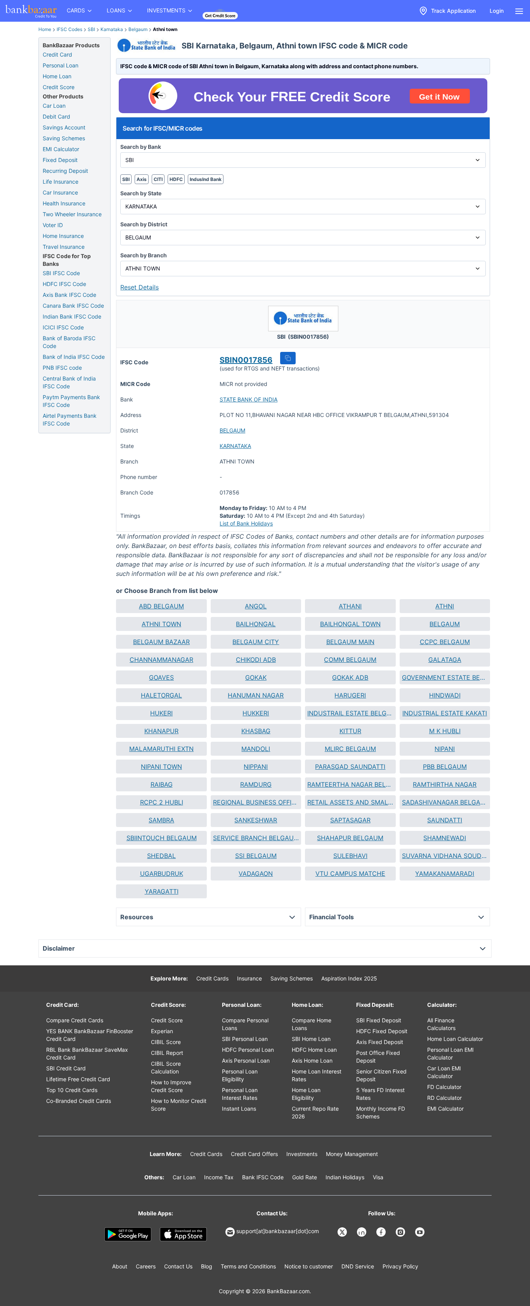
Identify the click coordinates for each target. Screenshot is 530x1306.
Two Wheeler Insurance (72, 214)
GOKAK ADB (350, 677)
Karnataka (111, 29)
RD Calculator (444, 1097)
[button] (288, 358)
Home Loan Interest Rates (316, 1075)
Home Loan (57, 76)
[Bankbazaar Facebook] (381, 1232)
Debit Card (56, 116)
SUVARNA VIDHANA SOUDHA (445, 856)
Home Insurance (63, 236)
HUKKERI (255, 713)
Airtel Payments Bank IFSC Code (70, 419)
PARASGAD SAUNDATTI (350, 766)
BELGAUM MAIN (350, 642)
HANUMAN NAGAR (256, 695)
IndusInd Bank (206, 179)
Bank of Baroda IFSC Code (69, 342)
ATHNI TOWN (161, 624)
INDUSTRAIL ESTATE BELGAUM (350, 713)
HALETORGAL (161, 695)
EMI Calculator (61, 149)
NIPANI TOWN (161, 766)
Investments (301, 1154)
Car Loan (54, 105)
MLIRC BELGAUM (350, 749)
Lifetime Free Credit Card (78, 1079)
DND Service (357, 1266)
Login (497, 10)
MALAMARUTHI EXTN (161, 749)
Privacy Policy (400, 1266)
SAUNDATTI (444, 820)
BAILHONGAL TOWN (350, 624)
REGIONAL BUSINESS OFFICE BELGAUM (256, 802)
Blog (206, 1266)
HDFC (176, 179)
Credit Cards (212, 978)
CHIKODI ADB (256, 659)
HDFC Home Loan (314, 1049)
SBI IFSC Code (61, 273)
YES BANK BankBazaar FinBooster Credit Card (89, 1035)
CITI (158, 179)
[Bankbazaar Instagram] (401, 1232)
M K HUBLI (445, 731)
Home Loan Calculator (455, 1038)
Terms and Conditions (248, 1266)
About (119, 1266)
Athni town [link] (165, 29)
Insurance (249, 978)
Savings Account (64, 127)
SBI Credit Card (66, 1068)
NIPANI (445, 749)
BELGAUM (232, 430)
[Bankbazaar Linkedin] (362, 1232)
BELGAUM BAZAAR (161, 642)
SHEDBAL (161, 856)
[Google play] (127, 1234)
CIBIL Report (167, 1052)
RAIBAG (162, 784)
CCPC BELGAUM (445, 642)
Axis (142, 179)
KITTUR (350, 731)
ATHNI (444, 606)
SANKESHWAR (255, 820)
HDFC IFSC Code (64, 284)
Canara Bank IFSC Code (73, 305)
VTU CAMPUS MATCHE (350, 873)
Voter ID (53, 225)
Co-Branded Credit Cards (78, 1101)
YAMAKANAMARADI (444, 873)
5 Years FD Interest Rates (380, 1094)
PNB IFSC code (62, 367)
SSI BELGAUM (256, 856)
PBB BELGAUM (445, 766)
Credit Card (57, 54)
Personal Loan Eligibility (240, 1075)
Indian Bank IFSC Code (72, 316)
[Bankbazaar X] (343, 1232)
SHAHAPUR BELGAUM (350, 838)
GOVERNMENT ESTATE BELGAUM (445, 677)
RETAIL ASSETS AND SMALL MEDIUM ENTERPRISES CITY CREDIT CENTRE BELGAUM (350, 802)
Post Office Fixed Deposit (378, 1056)
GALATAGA (444, 659)
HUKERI (161, 713)
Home (44, 29)
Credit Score (58, 87)
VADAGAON (256, 873)
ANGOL (256, 606)
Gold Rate (304, 1177)
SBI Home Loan (311, 1038)
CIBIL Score (166, 1042)
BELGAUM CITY (255, 642)
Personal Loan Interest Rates (240, 1094)
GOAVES (161, 677)
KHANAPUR (161, 731)
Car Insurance (60, 192)
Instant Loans (239, 1108)
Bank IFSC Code (263, 1177)
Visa (378, 1177)
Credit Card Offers (254, 1154)
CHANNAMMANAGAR (161, 659)
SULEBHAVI (350, 856)
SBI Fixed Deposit (378, 1020)
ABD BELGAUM (161, 606)
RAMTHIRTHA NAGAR (444, 784)
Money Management (352, 1154)
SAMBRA (161, 820)
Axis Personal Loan (246, 1060)
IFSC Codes (69, 29)
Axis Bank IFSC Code (69, 294)
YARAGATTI (161, 891)
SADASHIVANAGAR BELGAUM (445, 802)
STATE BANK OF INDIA (248, 399)
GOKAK (256, 677)
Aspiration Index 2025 (349, 978)
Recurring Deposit (65, 170)
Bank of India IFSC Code (74, 356)
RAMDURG (256, 784)
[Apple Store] (183, 1234)
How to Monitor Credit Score (178, 1105)
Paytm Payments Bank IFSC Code (71, 401)
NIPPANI (256, 766)
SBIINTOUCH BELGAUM (161, 838)
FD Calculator (444, 1087)
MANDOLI (255, 749)
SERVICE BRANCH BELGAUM (256, 838)
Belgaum (137, 29)
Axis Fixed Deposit (379, 1042)
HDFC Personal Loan (248, 1049)
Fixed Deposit (60, 160)
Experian (162, 1031)
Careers (146, 1266)
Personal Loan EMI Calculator (450, 1053)
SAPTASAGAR (350, 820)
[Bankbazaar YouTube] (420, 1232)
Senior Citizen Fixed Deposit (381, 1075)
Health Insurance (64, 203)
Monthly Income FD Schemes (380, 1112)
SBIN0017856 (246, 360)
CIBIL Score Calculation (166, 1067)
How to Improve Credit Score (171, 1086)
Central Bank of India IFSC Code (69, 382)
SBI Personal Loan (245, 1038)
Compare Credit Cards (74, 1020)
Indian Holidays (345, 1177)
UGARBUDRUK (161, 873)
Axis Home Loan (312, 1060)
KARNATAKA (235, 446)
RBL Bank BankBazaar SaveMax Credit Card (87, 1053)
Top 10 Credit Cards (71, 1090)
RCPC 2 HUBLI (161, 802)
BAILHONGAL (255, 624)
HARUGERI (350, 695)
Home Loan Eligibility (306, 1094)
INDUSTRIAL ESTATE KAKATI (444, 713)
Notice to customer (308, 1266)
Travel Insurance (64, 246)
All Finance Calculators (441, 1024)
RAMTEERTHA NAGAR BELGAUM (350, 784)
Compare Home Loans (311, 1024)
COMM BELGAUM (350, 659)
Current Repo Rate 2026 (315, 1112)
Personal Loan (60, 65)
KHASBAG (255, 731)
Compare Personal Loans (245, 1024)
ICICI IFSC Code (63, 327)
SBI (91, 29)
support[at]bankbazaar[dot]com (277, 1231)
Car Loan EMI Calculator (444, 1072)
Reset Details (139, 287)
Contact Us (178, 1266)
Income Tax (219, 1177)
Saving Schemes (64, 138)
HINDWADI (445, 695)
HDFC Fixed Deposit (381, 1031)
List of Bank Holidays (246, 523)
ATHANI (350, 606)
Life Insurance (60, 181)
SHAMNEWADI (444, 838)
